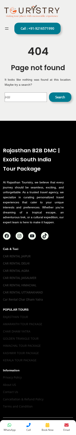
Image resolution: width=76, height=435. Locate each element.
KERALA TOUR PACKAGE (20, 360)
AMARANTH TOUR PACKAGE (22, 324)
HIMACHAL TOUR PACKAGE (22, 346)
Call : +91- (37, 28)
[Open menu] (6, 28)
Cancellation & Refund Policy (23, 399)
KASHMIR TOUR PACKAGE (21, 353)
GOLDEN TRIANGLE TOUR (21, 338)
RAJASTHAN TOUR (15, 317)
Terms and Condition (18, 406)
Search (60, 97)
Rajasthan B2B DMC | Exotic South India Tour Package (31, 159)
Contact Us (10, 392)
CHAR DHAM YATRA (16, 331)
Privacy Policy (12, 377)
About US (9, 385)
